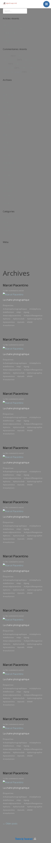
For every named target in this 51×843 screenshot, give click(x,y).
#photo (6, 318)
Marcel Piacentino (15, 285)
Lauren (6, 55)
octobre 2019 (10, 199)
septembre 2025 (11, 122)
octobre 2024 (10, 158)
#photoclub (19, 318)
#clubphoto (35, 309)
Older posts (10, 823)
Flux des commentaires (14, 256)
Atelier (6, 221)
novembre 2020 (11, 175)
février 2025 (9, 142)
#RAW (30, 322)
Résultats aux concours (15, 229)
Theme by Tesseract (24, 838)
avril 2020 (7, 183)
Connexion (8, 248)
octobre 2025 (10, 118)
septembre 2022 (11, 166)
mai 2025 (7, 130)
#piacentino (9, 322)
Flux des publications (13, 252)
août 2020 (8, 179)
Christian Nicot (10, 32)
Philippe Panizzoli (11, 40)
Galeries (7, 225)
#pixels (20, 322)
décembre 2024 (11, 150)
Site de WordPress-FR (14, 260)
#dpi (18, 312)
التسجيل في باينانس (12, 71)
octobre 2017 (10, 203)
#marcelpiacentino (12, 315)
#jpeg (26, 312)
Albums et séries (11, 217)
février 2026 (9, 102)
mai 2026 (7, 90)
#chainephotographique (15, 309)
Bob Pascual (9, 37)
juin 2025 (7, 126)
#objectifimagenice (33, 315)
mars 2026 (8, 98)
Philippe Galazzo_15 (26, 55)
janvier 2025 (9, 146)
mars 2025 (8, 138)
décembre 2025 (11, 110)
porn (5, 63)
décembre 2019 (11, 191)
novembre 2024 (11, 154)
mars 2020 (8, 187)
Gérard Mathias (11, 24)
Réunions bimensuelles (14, 234)
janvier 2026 (9, 106)
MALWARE (8, 67)
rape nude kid (9, 59)
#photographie (34, 318)
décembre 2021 (11, 171)
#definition (8, 312)
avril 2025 (7, 134)
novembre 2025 (11, 114)
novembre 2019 (11, 195)
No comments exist (14, 290)
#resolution (8, 325)
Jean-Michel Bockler (13, 28)
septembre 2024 (11, 162)
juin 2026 (7, 86)
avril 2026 (7, 94)
